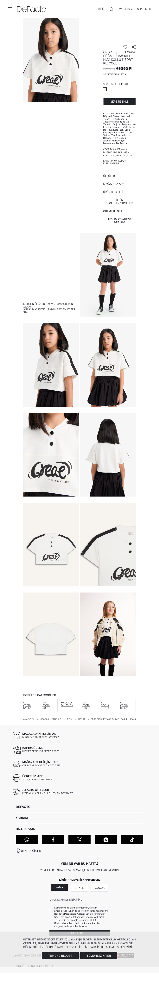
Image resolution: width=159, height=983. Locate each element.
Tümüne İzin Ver (99, 955)
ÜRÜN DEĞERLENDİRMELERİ (119, 202)
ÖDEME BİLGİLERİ (114, 211)
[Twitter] (79, 839)
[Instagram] (106, 839)
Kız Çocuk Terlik (105, 705)
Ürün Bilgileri (113, 192)
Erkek (79, 887)
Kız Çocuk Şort (46, 705)
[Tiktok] (132, 839)
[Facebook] (53, 839)
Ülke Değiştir (31, 850)
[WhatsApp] (27, 839)
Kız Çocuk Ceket (86, 705)
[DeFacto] (31, 9)
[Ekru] (105, 89)
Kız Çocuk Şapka (27, 705)
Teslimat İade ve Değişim (119, 221)
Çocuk (100, 887)
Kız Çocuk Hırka (124, 705)
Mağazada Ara (113, 183)
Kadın (59, 887)
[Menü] (10, 9)
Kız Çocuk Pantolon (67, 704)
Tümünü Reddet (60, 955)
